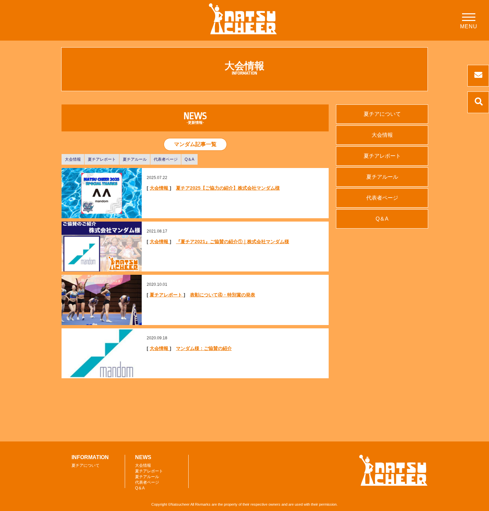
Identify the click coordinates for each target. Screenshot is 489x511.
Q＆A (189, 159)
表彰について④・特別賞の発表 (222, 294)
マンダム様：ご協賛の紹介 (204, 348)
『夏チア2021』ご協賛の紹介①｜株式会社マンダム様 (232, 241)
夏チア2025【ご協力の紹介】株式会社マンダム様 (228, 188)
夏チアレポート (102, 159)
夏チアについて (382, 114)
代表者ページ (166, 159)
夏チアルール (135, 159)
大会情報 (73, 159)
